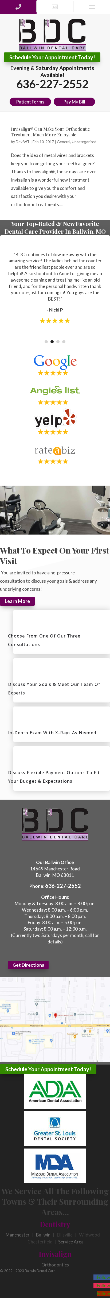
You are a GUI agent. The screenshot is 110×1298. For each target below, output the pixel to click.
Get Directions (28, 965)
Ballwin (43, 1235)
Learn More (17, 601)
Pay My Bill (74, 102)
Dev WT (23, 141)
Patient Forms (30, 102)
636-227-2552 (52, 84)
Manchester (18, 1235)
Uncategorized (84, 141)
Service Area (71, 1242)
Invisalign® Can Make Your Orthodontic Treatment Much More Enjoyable (50, 131)
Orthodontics (55, 1265)
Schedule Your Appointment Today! (52, 57)
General (63, 141)
